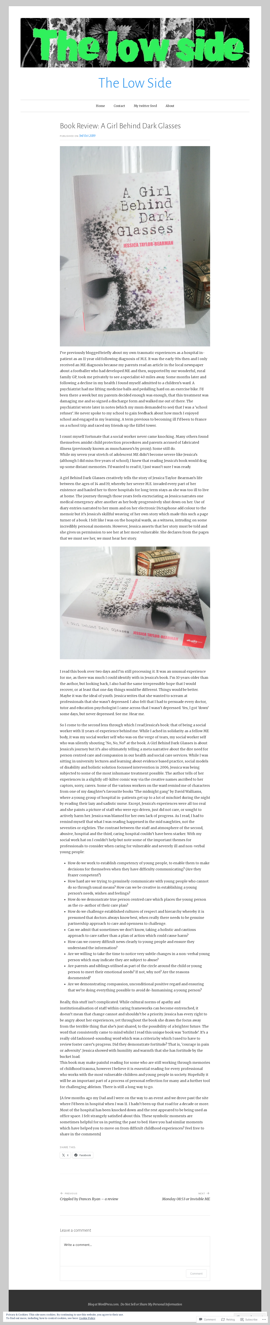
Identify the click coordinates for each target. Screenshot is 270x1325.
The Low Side (135, 83)
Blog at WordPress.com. (103, 1304)
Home (100, 106)
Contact (119, 106)
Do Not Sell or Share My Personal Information (151, 1304)
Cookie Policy (87, 1318)
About (170, 106)
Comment (196, 1273)
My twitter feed (145, 106)
